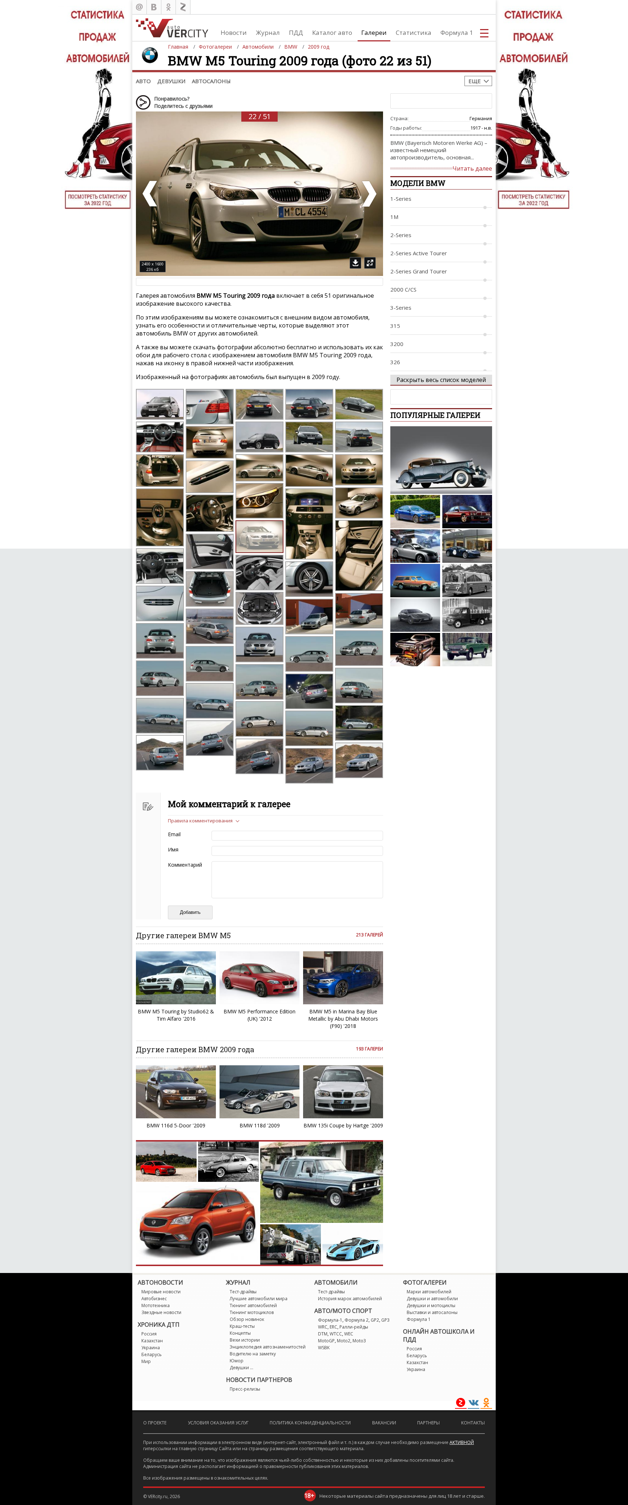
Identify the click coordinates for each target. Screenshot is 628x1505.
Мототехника (155, 1305)
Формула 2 (357, 1320)
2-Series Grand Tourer (418, 271)
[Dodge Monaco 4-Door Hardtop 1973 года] (415, 649)
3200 (396, 343)
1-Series (400, 198)
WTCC (336, 1334)
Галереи (374, 32)
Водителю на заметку (253, 1354)
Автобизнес (154, 1298)
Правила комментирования (200, 820)
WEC (348, 1334)
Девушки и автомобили (432, 1298)
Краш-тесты (242, 1326)
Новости (234, 32)
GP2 (375, 1320)
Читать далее (472, 168)
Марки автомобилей (429, 1292)
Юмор (236, 1361)
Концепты (240, 1333)
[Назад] (150, 193)
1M (394, 216)
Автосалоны (211, 81)
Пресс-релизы (245, 1389)
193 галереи (369, 1049)
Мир (146, 1361)
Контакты (473, 1423)
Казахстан (152, 1341)
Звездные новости (161, 1312)
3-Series (400, 307)
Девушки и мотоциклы (431, 1305)
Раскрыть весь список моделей (441, 380)
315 (395, 325)
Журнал (268, 32)
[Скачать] (355, 263)
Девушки (171, 81)
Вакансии (384, 1423)
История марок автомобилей (350, 1298)
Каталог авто (332, 32)
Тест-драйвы (243, 1292)
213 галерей (369, 935)
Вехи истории (245, 1340)
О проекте (154, 1423)
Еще (474, 81)
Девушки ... (241, 1367)
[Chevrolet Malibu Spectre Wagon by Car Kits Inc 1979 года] (415, 580)
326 (395, 362)
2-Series (400, 235)
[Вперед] (368, 193)
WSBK (324, 1348)
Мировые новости (161, 1292)
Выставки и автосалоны (432, 1312)
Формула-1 (330, 1320)
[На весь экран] (370, 263)
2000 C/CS (403, 289)
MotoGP (326, 1341)
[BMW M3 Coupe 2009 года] (415, 511)
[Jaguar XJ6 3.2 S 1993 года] (467, 511)
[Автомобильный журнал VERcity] (172, 27)
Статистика (413, 32)
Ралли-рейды (353, 1327)
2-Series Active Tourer (418, 253)
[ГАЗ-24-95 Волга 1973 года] (467, 649)
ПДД (296, 32)
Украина (150, 1348)
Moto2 (343, 1341)
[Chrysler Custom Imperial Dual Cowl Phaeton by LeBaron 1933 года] (441, 460)
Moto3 (359, 1341)
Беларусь (151, 1354)
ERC (333, 1327)
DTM (322, 1334)
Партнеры (428, 1423)
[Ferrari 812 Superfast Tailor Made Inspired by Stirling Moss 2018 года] (467, 546)
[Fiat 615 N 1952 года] (467, 615)
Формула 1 (456, 32)
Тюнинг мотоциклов (252, 1312)
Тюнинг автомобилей (253, 1305)
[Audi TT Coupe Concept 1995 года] (415, 546)
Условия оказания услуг (218, 1423)
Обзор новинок (247, 1319)
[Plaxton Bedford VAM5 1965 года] (467, 580)
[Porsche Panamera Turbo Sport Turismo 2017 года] (415, 615)
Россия (149, 1334)
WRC (322, 1327)
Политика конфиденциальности (310, 1423)
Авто (143, 81)
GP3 (385, 1320)
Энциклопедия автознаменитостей (268, 1347)
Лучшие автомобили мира (258, 1298)
